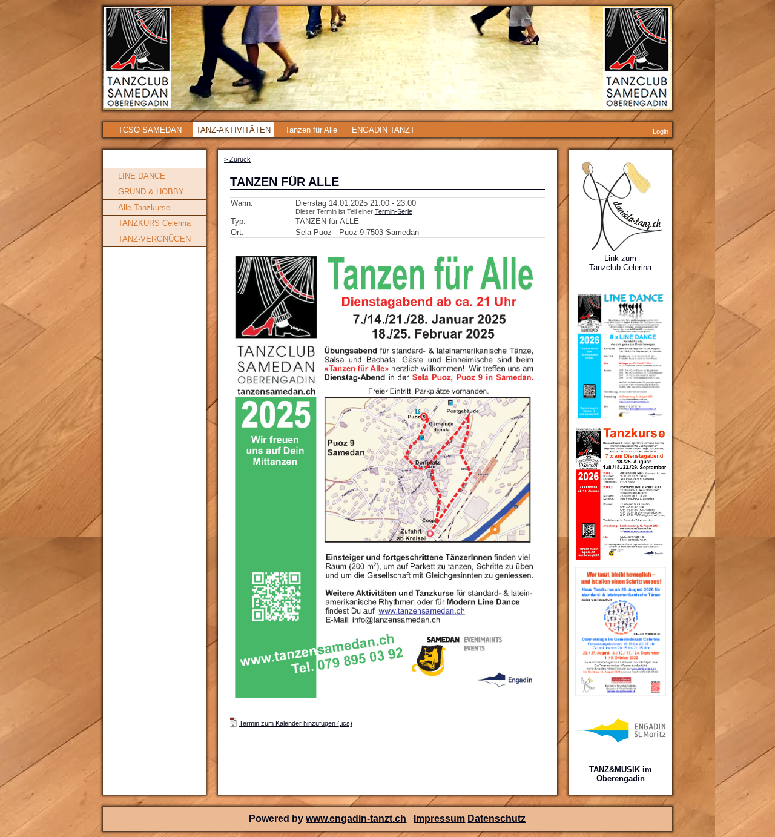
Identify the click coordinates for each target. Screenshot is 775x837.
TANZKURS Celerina (154, 223)
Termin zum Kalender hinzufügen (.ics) (295, 723)
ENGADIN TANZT (383, 129)
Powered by (277, 818)
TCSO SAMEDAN (150, 129)
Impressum (439, 818)
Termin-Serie (393, 211)
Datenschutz (496, 818)
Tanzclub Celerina (620, 267)
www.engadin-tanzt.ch (356, 818)
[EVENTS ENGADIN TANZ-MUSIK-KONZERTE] (620, 740)
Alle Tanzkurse (144, 207)
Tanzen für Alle (311, 129)
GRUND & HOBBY (151, 191)
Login (660, 131)
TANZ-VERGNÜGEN (154, 238)
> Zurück (237, 159)
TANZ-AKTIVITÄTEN (233, 129)
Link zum (620, 258)
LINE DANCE (141, 175)
